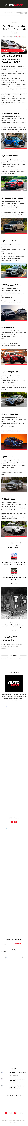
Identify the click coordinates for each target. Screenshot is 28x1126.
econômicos (14, 515)
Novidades (10, 12)
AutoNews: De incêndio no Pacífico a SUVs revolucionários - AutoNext (11, 646)
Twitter (18, 543)
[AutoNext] (14, 5)
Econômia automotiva (13, 545)
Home (5, 12)
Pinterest (20, 543)
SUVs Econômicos (13, 547)
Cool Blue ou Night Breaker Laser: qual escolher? (14, 626)
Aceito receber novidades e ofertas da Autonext (12, 950)
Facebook (16, 543)
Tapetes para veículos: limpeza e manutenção (17, 1086)
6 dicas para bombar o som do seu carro (17, 1073)
